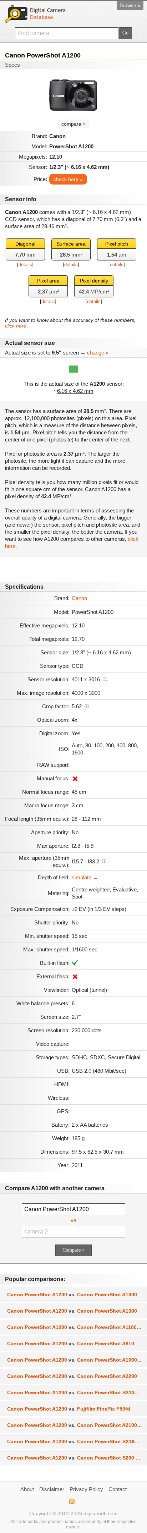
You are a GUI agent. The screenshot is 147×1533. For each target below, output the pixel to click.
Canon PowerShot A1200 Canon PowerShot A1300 (72, 1311)
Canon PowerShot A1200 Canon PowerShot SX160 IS (75, 1441)
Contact (117, 1489)
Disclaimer (51, 1489)
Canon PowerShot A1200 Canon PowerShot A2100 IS (75, 1425)
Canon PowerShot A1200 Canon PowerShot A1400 (72, 1294)
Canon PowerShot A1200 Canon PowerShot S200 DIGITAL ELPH (77, 1458)
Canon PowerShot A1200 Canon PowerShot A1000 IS (75, 1360)
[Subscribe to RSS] (72, 1501)
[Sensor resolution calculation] (104, 678)
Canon (79, 598)
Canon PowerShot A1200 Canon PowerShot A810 (70, 1343)
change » (97, 353)
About (27, 1489)
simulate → (85, 877)
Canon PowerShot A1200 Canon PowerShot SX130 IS (75, 1392)
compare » (73, 124)
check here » (68, 179)
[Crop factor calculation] (86, 705)
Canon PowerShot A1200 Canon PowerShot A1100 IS (75, 1327)
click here (15, 326)
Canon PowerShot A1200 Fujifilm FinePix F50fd (68, 1409)
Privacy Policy (86, 1489)
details (25, 264)
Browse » (130, 5)
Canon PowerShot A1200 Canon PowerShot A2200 (72, 1376)
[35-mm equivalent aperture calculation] (104, 860)
